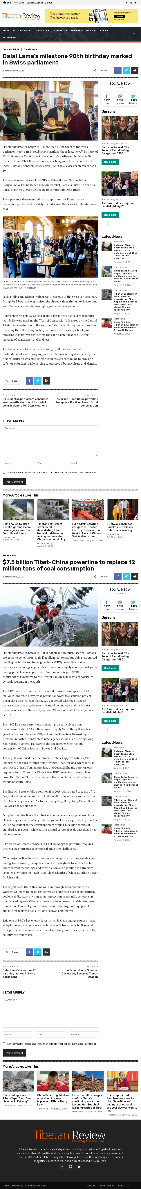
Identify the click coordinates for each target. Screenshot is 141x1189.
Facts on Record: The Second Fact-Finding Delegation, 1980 (115, 150)
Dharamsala (78, 541)
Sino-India (119, 242)
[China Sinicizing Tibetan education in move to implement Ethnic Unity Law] (107, 323)
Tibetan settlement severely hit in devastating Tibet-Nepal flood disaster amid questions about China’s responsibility (125, 302)
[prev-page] (104, 223)
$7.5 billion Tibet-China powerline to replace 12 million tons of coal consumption (76, 402)
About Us (91, 1185)
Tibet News (119, 319)
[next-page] (109, 223)
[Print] (134, 70)
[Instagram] (131, 3)
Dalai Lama (30, 49)
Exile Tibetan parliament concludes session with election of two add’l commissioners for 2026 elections (25, 402)
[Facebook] (126, 3)
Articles (105, 144)
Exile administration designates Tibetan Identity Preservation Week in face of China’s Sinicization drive (87, 530)
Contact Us (124, 1185)
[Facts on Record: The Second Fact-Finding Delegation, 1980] (120, 128)
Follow (120, 95)
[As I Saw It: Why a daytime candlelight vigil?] (120, 183)
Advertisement (107, 1185)
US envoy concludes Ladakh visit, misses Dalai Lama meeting (120, 527)
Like (107, 95)
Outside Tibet (11, 49)
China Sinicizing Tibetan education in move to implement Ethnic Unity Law (126, 326)
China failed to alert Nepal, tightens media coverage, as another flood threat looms (126, 276)
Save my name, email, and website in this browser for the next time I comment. (52, 472)
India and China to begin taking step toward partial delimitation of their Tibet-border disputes (126, 252)
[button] (134, 34)
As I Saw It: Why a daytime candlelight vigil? (118, 205)
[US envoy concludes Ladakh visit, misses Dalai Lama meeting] (122, 509)
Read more (110, 161)
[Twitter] (135, 3)
